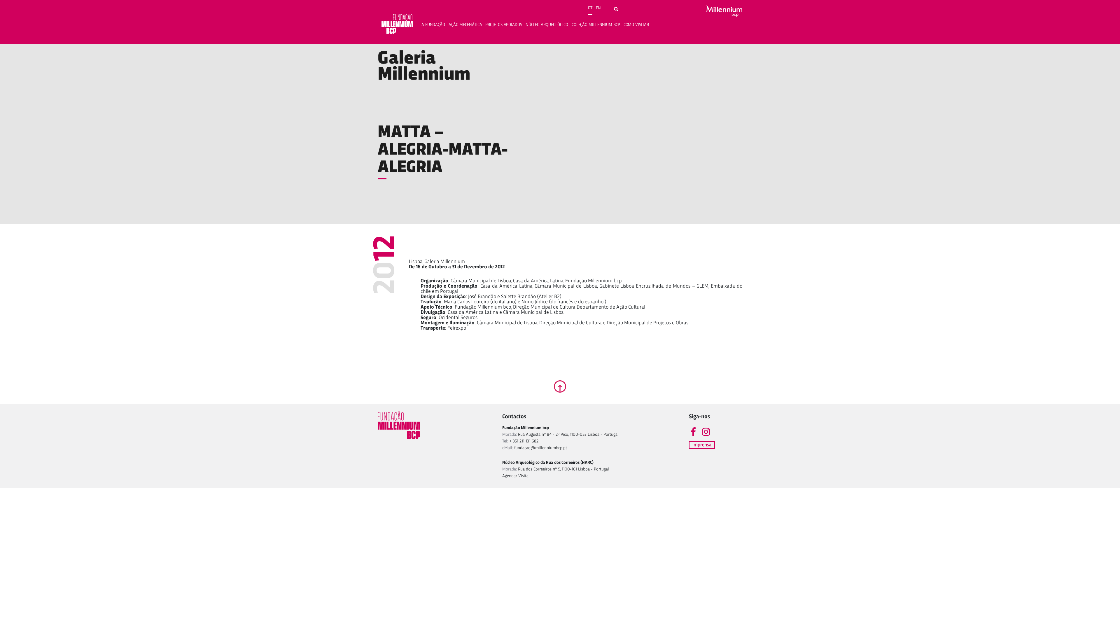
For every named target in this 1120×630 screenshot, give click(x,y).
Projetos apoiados (503, 25)
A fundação (433, 25)
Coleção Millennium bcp (596, 25)
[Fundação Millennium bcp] (397, 25)
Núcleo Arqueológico (547, 25)
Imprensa (701, 444)
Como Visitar (636, 25)
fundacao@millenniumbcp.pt (540, 448)
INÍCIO (384, 47)
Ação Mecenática (465, 25)
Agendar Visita (515, 476)
